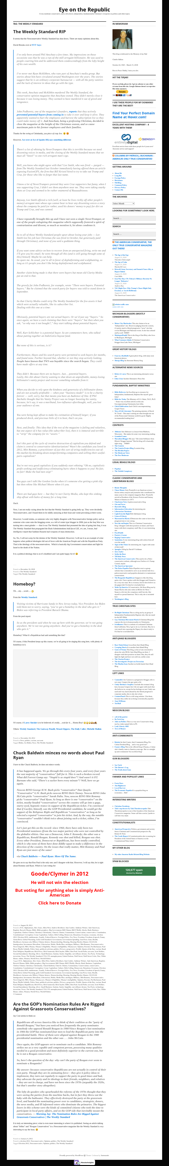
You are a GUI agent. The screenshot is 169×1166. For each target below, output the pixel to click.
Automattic (105, 1155)
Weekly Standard (29, 597)
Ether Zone (119, 379)
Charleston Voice (121, 502)
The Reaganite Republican (124, 578)
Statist (61, 954)
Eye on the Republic (84, 9)
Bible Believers (120, 392)
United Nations (67, 956)
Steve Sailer (119, 552)
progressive (71, 949)
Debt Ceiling (59, 935)
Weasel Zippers (63, 729)
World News (34, 959)
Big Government (55, 930)
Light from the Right (122, 514)
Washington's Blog (122, 599)
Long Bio (118, 176)
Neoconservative (97, 944)
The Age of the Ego (122, 255)
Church (55, 932)
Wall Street (78, 956)
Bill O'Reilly (76, 930)
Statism (56, 954)
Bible (34, 930)
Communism (69, 932)
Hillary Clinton (38, 942)
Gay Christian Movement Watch (127, 620)
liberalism (36, 944)
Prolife (78, 949)
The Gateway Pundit (45, 729)
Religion (20, 951)
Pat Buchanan (96, 947)
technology (100, 987)
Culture (51, 935)
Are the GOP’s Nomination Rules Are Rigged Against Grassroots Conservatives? (58, 1006)
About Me (118, 173)
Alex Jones (38, 928)
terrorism (16, 956)
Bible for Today (120, 399)
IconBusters (119, 624)
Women (27, 959)
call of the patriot (121, 717)
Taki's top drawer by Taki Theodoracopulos (131, 809)
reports (73, 111)
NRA (26, 947)
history (47, 942)
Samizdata (119, 540)
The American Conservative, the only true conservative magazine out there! (132, 245)
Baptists (16, 930)
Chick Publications (122, 406)
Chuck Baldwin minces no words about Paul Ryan (58, 755)
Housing (66, 942)
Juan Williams (120, 701)
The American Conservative (125, 559)
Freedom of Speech (92, 970)
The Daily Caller (78, 729)
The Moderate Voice (122, 453)
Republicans (29, 951)
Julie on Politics (120, 722)
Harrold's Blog (120, 507)
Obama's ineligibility (59, 947)
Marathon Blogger (122, 439)
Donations (77, 935)
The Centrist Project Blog (124, 448)
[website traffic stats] (120, 304)
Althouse (118, 432)
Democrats (68, 935)
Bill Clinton (66, 930)
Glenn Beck (17, 940)
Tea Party (91, 954)
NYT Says (36, 45)
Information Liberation (123, 509)
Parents (87, 947)
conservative (91, 932)
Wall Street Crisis (89, 956)
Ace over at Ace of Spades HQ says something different (46, 140)
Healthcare (17, 942)
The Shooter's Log (121, 767)
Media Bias (60, 944)
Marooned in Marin (122, 519)
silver (38, 987)
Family (41, 937)
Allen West (47, 928)
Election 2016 (23, 937)
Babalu (117, 742)
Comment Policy (121, 185)
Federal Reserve (51, 937)
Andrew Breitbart (58, 928)
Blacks (77, 963)
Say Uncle (118, 765)
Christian (38, 932)
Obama (32, 947)
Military (76, 944)
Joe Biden (27, 743)
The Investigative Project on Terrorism (129, 662)
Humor (86, 942)
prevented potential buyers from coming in (40, 114)
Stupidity (68, 954)
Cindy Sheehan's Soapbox (124, 684)
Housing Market (76, 942)
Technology (100, 954)
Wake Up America (121, 587)
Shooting (32, 954)
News (22, 740)
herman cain (27, 942)
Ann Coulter (70, 928)
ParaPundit (119, 533)
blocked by (137, 872)
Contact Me (119, 190)
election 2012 (25, 1141)
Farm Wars (119, 783)
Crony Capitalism (40, 935)
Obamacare (72, 947)
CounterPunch (120, 696)
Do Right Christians (122, 613)
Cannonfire (119, 680)
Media (53, 944)
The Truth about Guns (123, 770)
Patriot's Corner (121, 535)
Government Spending (70, 940)
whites (21, 959)
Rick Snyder (60, 951)
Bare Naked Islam (121, 645)
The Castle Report (121, 836)
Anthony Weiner (81, 928)
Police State (34, 949)
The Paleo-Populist (122, 568)
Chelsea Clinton (28, 932)
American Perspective (123, 829)
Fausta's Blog (120, 747)
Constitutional (18, 935)
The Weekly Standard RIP (39, 31)
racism (33, 740)
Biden (21, 743)
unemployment (56, 956)
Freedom (81, 937)
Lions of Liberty (121, 516)
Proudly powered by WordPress (71, 1155)
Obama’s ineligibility (69, 980)
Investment (28, 944)
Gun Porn (83, 940)
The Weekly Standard (28, 572)
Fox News (73, 937)
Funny (102, 937)
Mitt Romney (85, 944)
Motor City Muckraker (123, 323)
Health (95, 940)
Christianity (47, 932)
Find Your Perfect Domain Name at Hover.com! (133, 115)
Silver (38, 954)
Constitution (101, 932)
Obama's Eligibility (43, 947)
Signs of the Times (121, 545)
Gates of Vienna (120, 650)
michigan (68, 944)
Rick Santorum (49, 951)
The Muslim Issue (121, 664)
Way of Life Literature (123, 411)
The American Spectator (124, 566)
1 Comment (17, 994)
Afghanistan (28, 928)
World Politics (45, 959)
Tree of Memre (120, 729)
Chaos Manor (120, 490)
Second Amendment (20, 954)
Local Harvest (120, 788)
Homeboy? (24, 584)
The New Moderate (122, 455)
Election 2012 (24, 1143)
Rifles (67, 951)
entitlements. (33, 937)
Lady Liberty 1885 (122, 726)
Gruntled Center (121, 436)
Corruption (29, 935)
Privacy (63, 949)
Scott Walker (99, 951)
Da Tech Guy (119, 719)
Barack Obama (25, 930)
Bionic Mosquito (121, 488)
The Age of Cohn (121, 262)
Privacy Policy (120, 187)
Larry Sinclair (30, 723)
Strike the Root (120, 554)
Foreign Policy (63, 937)
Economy (85, 935)
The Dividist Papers (122, 451)
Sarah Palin (82, 951)
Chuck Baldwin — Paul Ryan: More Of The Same (48, 856)
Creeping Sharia (121, 647)
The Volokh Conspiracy (123, 471)
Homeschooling (56, 942)
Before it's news (120, 374)
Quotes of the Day (88, 949)
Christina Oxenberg (122, 806)
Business (95, 930)
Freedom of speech (92, 937)
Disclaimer (119, 180)
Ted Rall (118, 703)
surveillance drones (79, 954)
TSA (45, 956)
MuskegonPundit (121, 335)
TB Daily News (120, 556)
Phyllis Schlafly (24, 949)
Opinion (80, 947)
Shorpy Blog (119, 360)
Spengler (118, 549)
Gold (38, 940)
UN (48, 956)
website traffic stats (117, 307)
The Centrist (119, 446)
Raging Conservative (122, 537)
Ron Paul (73, 951)
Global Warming (29, 940)
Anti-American (93, 928)
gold (37, 973)
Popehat (118, 469)
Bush (89, 930)
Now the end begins (122, 523)
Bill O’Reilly (70, 963)
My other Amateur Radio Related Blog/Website (132, 854)
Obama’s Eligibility (52, 980)
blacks (84, 930)
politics (27, 740)
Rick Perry (38, 951)
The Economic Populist (123, 790)
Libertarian (45, 944)
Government (57, 940)
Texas (23, 956)
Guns (90, 940)
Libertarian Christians (123, 511)
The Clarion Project (122, 659)
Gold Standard (46, 940)
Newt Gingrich (18, 947)
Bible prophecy (42, 930)
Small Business (46, 954)
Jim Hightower (120, 786)
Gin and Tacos (120, 504)
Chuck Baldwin (49, 966)
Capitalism (17, 932)
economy (93, 935)
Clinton (61, 932)
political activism (46, 949)
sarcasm (40, 740)
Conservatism (80, 932)
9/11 (21, 928)
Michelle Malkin (94, 729)
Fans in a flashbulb (122, 356)
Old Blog (118, 183)
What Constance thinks (123, 340)
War (98, 956)
